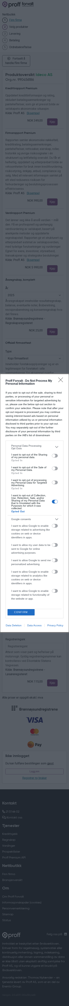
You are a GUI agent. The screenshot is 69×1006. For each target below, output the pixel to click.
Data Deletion (14, 625)
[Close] (61, 381)
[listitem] (34, 447)
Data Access (34, 625)
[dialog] (34, 503)
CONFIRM (21, 612)
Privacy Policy (55, 625)
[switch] (55, 456)
